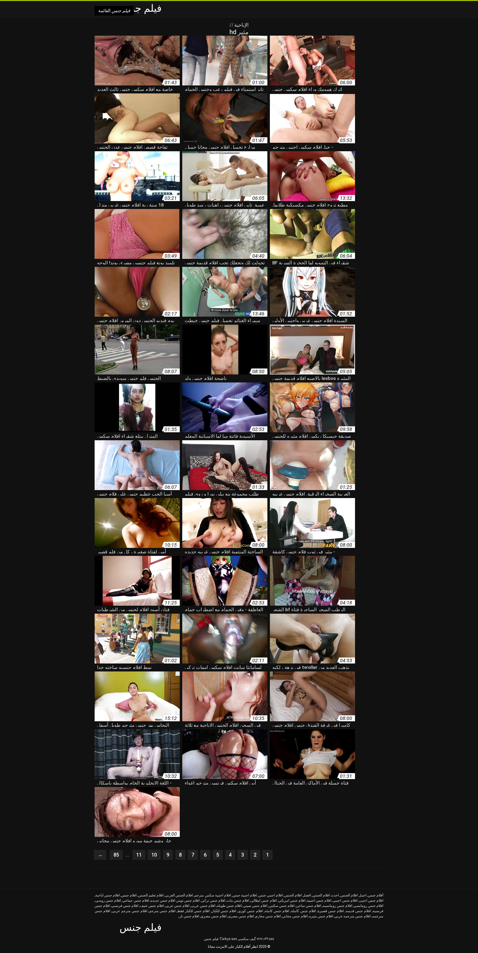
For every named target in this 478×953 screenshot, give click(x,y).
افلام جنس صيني (255, 906)
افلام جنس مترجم (162, 911)
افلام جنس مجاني (295, 916)
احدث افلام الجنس (325, 895)
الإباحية (241, 25)
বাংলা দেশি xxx (265, 939)
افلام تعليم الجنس (151, 895)
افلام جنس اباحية (107, 895)
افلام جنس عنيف (152, 906)
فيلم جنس (211, 939)
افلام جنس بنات (238, 900)
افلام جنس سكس (282, 906)
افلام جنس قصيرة (331, 911)
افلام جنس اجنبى (371, 900)
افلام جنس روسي (108, 900)
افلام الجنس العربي (179, 895)
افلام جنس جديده (163, 900)
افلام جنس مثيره (321, 916)
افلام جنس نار (189, 916)
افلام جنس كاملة (303, 911)
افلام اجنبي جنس (270, 895)
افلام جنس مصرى (241, 916)
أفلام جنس (375, 895)
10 (154, 855)
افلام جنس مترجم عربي (129, 911)
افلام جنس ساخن (308, 906)
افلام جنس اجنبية (319, 900)
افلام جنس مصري (214, 916)
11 (139, 855)
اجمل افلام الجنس (353, 895)
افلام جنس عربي (177, 906)
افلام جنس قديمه (358, 911)
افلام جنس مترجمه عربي (353, 916)
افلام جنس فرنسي (125, 906)
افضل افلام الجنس (297, 895)
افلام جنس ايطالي (264, 900)
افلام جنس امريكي (291, 900)
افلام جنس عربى (203, 906)
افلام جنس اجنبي (345, 900)
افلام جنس (129, 895)
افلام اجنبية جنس (245, 895)
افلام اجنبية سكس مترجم (212, 895)
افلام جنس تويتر (188, 900)
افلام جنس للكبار (224, 911)
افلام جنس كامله (277, 911)
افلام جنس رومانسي (368, 906)
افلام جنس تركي (213, 900)
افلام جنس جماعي (135, 900)
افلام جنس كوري (250, 911)
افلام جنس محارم (268, 916)
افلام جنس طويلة (229, 906)
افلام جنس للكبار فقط (193, 911)
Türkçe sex (228, 939)
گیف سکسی (247, 939)
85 (116, 855)
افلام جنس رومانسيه (337, 906)
